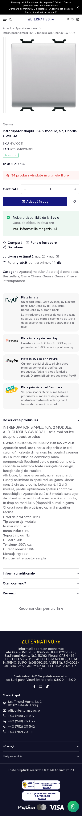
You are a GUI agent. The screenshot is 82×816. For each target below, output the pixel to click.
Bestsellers (11, 276)
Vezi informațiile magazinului (35, 229)
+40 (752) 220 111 (20, 732)
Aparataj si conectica (62, 272)
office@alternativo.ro (24, 710)
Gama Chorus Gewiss (37, 276)
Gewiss (8, 124)
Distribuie (15, 247)
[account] (68, 19)
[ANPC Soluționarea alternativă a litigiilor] (41, 785)
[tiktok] (47, 686)
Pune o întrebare (44, 243)
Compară (15, 243)
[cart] (77, 19)
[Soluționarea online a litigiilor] (41, 795)
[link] (71, 45)
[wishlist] (73, 19)
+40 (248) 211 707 (21, 716)
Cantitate (10, 189)
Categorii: (10, 272)
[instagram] (40, 686)
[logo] (41, 19)
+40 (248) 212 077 (21, 721)
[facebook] (34, 686)
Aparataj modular (26, 28)
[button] (5, 19)
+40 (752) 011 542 (21, 726)
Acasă (7, 28)
